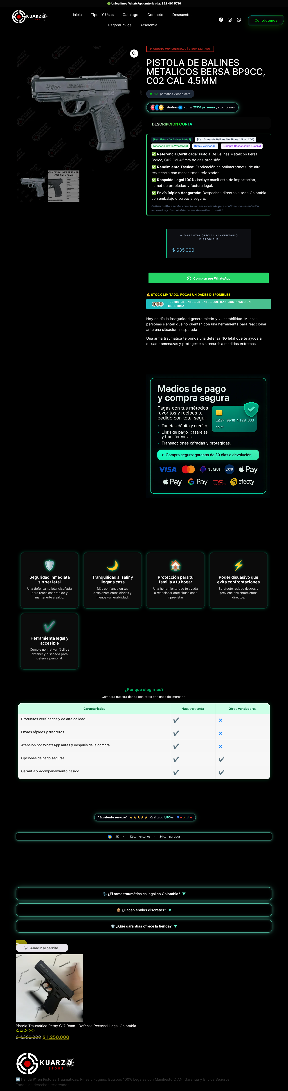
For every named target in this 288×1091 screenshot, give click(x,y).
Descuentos (182, 14)
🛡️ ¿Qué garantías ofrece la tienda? (144, 926)
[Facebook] (220, 19)
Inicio (77, 14)
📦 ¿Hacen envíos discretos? (144, 910)
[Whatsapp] (238, 19)
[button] (134, 53)
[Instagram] (229, 19)
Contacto (155, 14)
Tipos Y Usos (102, 14)
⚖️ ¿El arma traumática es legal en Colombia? (144, 894)
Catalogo (130, 14)
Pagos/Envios (119, 25)
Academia (148, 25)
